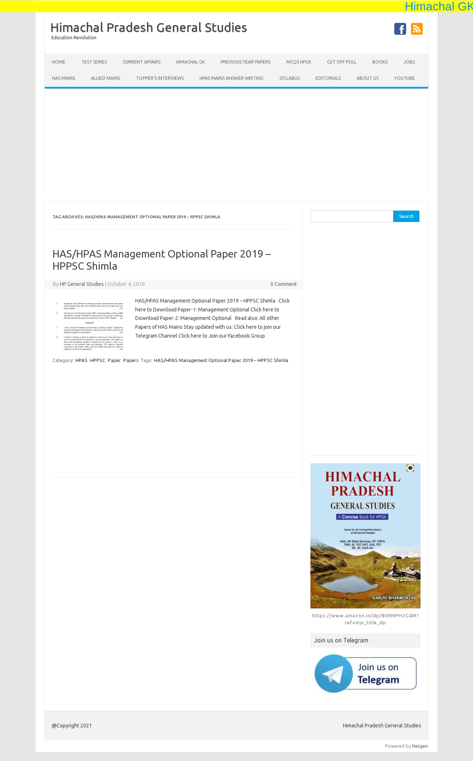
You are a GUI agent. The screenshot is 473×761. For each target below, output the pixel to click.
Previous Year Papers (245, 61)
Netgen (420, 745)
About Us (367, 78)
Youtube (404, 78)
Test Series (94, 61)
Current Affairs (141, 61)
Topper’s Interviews (160, 78)
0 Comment (283, 284)
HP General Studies (82, 284)
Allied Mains (105, 78)
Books (380, 61)
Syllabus (289, 78)
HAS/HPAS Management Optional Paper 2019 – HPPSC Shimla (221, 360)
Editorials (328, 78)
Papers (131, 360)
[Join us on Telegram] (365, 673)
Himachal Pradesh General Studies (148, 27)
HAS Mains (63, 78)
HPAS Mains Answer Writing (231, 78)
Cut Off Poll (342, 61)
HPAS (81, 360)
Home (58, 61)
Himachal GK (190, 61)
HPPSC (97, 360)
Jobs (409, 61)
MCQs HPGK (298, 61)
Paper (114, 360)
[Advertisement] (236, 140)
